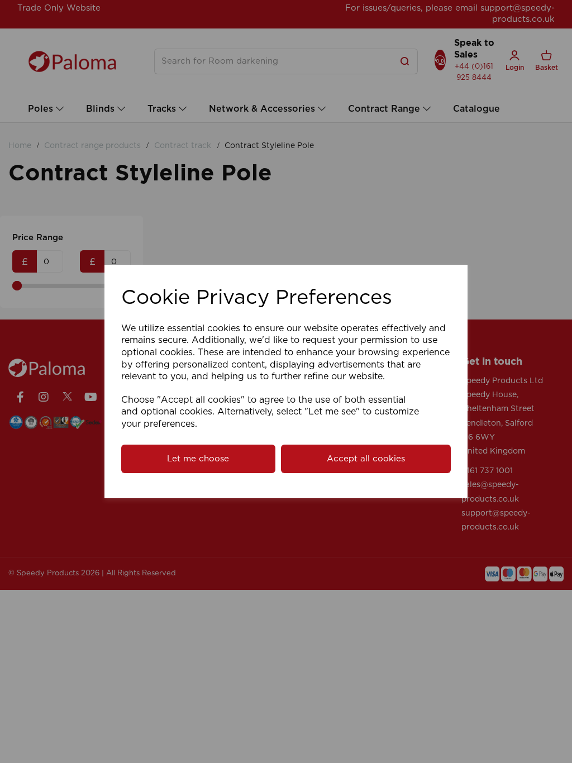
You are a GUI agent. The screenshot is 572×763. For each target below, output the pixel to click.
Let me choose (198, 459)
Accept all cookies (366, 459)
